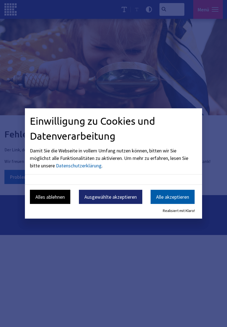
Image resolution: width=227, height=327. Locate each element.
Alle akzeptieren (172, 196)
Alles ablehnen (50, 196)
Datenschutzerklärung (79, 165)
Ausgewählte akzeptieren (110, 196)
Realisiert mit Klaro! (179, 210)
